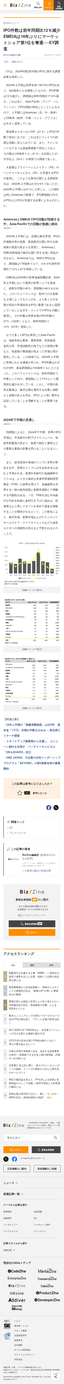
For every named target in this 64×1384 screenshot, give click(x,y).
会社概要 (18, 1344)
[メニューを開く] (5, 5)
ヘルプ (17, 1320)
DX (35, 1218)
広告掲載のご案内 (16, 1168)
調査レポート (17, 62)
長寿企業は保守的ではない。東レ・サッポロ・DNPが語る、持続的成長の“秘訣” (34, 1095)
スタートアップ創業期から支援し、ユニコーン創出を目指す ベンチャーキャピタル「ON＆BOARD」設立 (30, 746)
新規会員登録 (33, 923)
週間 (32, 965)
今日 (13, 965)
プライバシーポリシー (24, 1354)
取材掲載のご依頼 (47, 1168)
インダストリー (10, 1224)
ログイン (34, 932)
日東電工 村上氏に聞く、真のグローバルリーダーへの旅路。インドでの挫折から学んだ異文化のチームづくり (34, 1068)
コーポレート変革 (42, 1224)
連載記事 (7, 1249)
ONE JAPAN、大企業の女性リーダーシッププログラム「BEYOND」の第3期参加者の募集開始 (31, 763)
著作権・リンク (21, 1325)
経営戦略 (38, 1211)
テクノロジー (40, 1231)
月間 (51, 965)
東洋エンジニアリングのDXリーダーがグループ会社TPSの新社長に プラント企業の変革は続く (34, 1019)
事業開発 (7, 1211)
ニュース (8, 1183)
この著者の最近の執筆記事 (36, 870)
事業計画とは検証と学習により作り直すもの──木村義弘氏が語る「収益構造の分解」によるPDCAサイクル (34, 1005)
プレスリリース (17, 832)
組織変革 (7, 1218)
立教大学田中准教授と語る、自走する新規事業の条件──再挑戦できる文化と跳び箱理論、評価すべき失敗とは (34, 1054)
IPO (6, 62)
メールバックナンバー (34, 915)
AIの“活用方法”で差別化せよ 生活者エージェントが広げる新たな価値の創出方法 (35, 1031)
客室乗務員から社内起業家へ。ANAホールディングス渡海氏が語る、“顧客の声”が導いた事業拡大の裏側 (34, 990)
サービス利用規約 (22, 1349)
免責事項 (18, 1340)
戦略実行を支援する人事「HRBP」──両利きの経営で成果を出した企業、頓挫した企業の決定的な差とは (34, 976)
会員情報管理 (20, 1335)
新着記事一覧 (11, 1194)
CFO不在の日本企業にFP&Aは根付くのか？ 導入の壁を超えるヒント (33, 1042)
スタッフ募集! (20, 1330)
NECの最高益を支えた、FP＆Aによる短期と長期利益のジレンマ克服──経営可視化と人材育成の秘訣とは (34, 1083)
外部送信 (18, 1359)
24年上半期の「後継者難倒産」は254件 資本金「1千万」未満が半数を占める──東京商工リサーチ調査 (32, 730)
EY (10, 827)
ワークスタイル (10, 1231)
